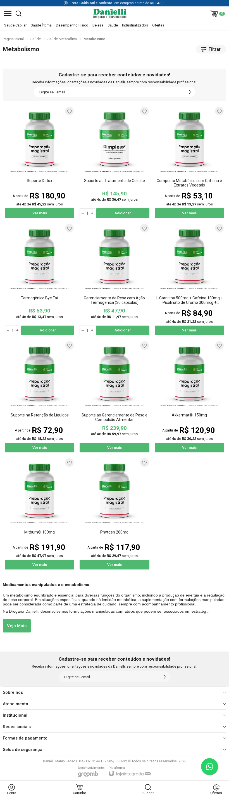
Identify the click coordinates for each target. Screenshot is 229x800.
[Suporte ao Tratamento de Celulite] (114, 162)
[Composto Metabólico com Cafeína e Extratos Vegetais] (189, 162)
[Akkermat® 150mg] (189, 396)
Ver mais (39, 213)
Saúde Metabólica (62, 39)
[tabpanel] (114, 61)
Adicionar (123, 213)
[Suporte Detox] (39, 162)
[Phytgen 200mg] (114, 513)
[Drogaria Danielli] (109, 13)
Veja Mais (17, 625)
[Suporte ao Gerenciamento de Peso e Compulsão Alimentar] (114, 396)
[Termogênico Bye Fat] (39, 279)
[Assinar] (189, 92)
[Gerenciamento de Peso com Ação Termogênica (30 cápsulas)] (114, 279)
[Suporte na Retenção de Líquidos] (39, 396)
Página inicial (13, 39)
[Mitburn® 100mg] (39, 513)
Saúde (35, 39)
